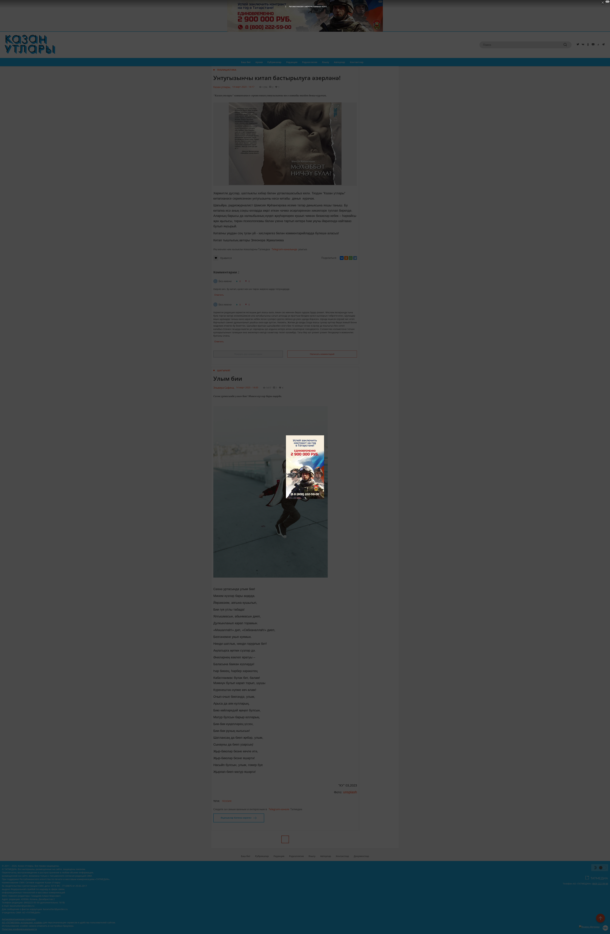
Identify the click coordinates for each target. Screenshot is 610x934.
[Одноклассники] (346, 258)
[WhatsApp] (350, 258)
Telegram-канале (279, 809)
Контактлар (357, 62)
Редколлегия (309, 62)
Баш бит (246, 62)
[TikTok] (597, 45)
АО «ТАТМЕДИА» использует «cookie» (22, 922)
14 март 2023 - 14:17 (243, 86)
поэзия (227, 801)
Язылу (325, 62)
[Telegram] (602, 45)
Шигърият (223, 370)
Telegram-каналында (284, 249)
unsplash (349, 792)
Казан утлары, (222, 87)
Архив (258, 62)
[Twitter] (577, 45)
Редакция (291, 62)
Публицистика (226, 69)
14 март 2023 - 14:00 (247, 387)
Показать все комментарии (248, 354)
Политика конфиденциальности (19, 929)
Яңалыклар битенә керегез (236, 817)
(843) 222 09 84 (600, 883)
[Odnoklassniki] (587, 45)
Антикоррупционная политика (19, 919)
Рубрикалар (274, 62)
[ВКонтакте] (342, 258)
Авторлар (339, 62)
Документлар (361, 856)
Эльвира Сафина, (223, 387)
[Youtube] (592, 45)
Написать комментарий (322, 354)
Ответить (219, 295)
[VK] (582, 45)
